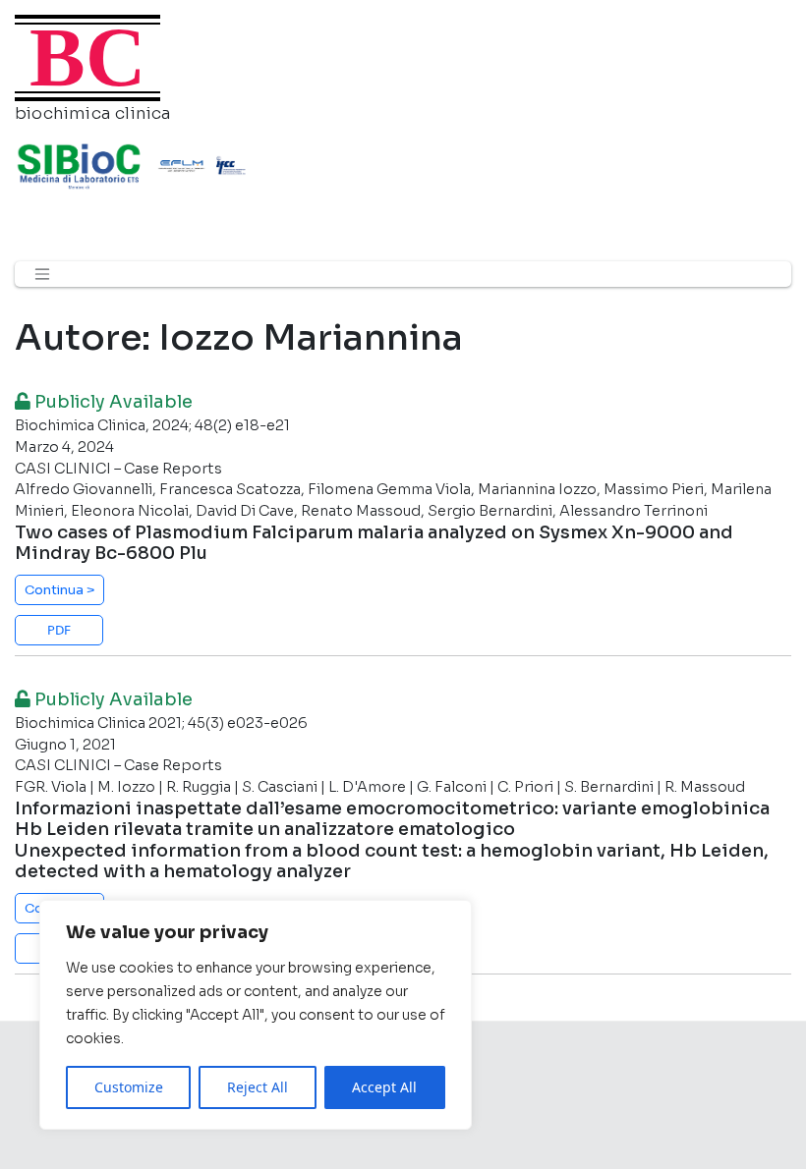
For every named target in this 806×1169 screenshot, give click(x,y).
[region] (255, 1015)
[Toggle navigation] (42, 274)
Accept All (384, 1087)
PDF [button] (59, 630)
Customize (128, 1087)
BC (87, 57)
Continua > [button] (60, 590)
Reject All (257, 1087)
